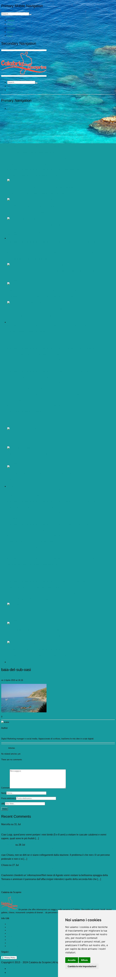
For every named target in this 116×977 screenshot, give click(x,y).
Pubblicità (12, 968)
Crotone (10, 936)
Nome (3, 793)
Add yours (5, 765)
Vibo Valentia (13, 940)
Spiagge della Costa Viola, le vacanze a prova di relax (30, 848)
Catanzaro (11, 930)
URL (3, 804)
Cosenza (11, 933)
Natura (10, 24)
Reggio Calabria (14, 943)
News (9, 36)
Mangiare (11, 28)
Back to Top (7, 885)
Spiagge (10, 20)
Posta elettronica (8, 798)
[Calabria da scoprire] (24, 76)
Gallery (10, 32)
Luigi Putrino (8, 844)
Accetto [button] (72, 960)
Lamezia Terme (14, 946)
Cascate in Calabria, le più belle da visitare (24, 828)
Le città (10, 927)
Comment (5, 788)
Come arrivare (13, 924)
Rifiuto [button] (84, 960)
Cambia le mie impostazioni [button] (82, 966)
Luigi (3, 677)
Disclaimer (13, 972)
